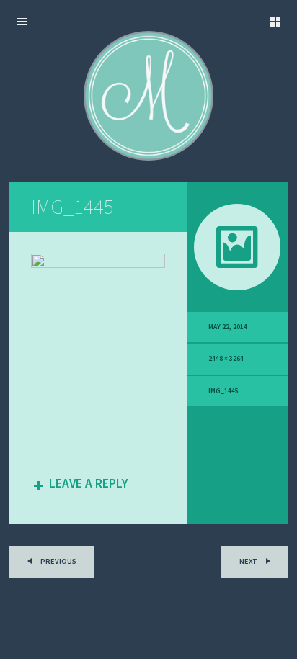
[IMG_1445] (98, 264)
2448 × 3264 (226, 358)
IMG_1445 (223, 391)
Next (248, 561)
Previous (57, 561)
